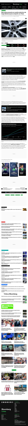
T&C (15, 417)
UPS (13, 56)
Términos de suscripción (17, 416)
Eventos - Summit (16, 420)
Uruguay (15, 409)
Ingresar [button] (26, 4)
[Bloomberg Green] (14, 306)
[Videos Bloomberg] (14, 294)
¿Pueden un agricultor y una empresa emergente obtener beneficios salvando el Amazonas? (10, 272)
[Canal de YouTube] (5, 402)
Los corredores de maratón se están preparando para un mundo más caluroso (20, 382)
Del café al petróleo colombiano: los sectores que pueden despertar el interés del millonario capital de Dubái (20, 189)
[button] (25, 18)
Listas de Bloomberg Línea (4, 419)
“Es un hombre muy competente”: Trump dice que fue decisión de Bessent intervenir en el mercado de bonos (20, 330)
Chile (15, 406)
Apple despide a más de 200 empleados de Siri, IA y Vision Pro (19, 342)
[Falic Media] (26, 5)
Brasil (15, 403)
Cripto (2, 417)
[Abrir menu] (2, 4)
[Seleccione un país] (10, 4)
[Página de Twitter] (3, 402)
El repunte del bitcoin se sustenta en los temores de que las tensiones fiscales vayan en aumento (10, 269)
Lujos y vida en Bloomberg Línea (7, 372)
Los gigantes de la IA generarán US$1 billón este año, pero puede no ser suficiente (13, 288)
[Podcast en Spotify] (12, 402)
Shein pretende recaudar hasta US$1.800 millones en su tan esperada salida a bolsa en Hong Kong (11, 224)
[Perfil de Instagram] (7, 402)
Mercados (2, 415)
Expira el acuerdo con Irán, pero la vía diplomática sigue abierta (11, 296)
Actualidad (3, 10)
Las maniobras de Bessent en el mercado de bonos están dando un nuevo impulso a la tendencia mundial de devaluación (7, 189)
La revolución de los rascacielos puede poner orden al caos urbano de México (12, 286)
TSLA (23, 49)
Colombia (16, 405)
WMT (2, 56)
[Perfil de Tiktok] (10, 402)
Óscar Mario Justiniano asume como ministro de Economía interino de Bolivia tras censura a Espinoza (20, 366)
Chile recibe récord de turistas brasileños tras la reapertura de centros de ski (19, 354)
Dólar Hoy (2, 416)
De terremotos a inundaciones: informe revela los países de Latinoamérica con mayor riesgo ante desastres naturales (10, 316)
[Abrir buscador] (3, 4)
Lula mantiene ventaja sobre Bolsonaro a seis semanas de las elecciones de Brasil (6, 329)
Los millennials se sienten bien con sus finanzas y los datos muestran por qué (7, 381)
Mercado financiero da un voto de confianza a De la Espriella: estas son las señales (7, 354)
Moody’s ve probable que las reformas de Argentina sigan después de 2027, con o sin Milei (7, 366)
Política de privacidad (17, 415)
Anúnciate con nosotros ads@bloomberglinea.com (20, 421)
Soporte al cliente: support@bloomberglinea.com (20, 422)
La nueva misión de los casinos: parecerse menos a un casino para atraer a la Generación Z (19, 393)
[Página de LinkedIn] (9, 402)
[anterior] (2, 188)
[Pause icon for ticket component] (1, 8)
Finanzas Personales (3, 418)
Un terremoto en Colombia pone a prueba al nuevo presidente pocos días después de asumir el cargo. (11, 299)
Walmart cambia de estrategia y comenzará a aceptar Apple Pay (6, 342)
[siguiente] (26, 188)
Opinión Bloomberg (4, 284)
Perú (15, 407)
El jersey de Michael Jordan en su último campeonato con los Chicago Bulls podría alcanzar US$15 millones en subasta (7, 394)
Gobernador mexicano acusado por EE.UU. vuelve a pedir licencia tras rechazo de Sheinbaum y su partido (11, 229)
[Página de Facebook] (2, 402)
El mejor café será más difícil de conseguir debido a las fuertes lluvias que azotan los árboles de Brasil (11, 313)
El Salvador (16, 410)
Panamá (15, 408)
